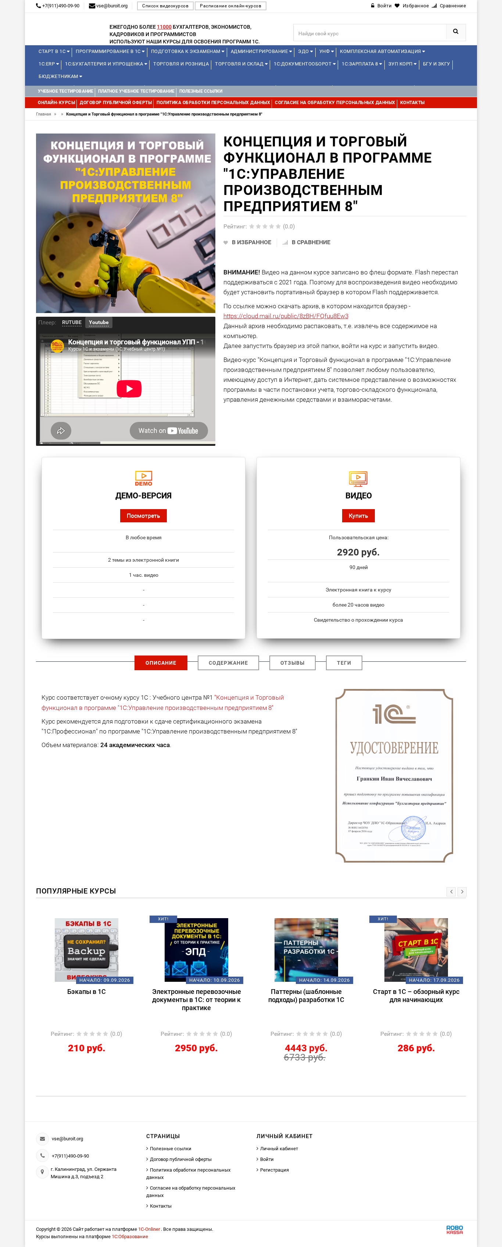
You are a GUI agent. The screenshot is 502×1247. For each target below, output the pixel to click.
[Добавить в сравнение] (97, 922)
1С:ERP (47, 64)
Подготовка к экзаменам (186, 51)
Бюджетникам (59, 76)
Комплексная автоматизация (381, 51)
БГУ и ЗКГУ (436, 64)
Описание (161, 663)
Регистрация (274, 1170)
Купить (358, 515)
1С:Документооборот (303, 64)
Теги (344, 663)
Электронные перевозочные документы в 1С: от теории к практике (86, 1000)
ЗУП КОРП (401, 64)
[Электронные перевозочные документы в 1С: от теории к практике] (86, 949)
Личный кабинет (279, 1148)
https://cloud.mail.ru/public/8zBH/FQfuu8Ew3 (285, 316)
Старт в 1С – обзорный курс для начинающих (306, 995)
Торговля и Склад (240, 64)
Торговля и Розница (181, 64)
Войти (267, 1159)
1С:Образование (130, 1236)
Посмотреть (143, 515)
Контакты (161, 1206)
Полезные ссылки (170, 1148)
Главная (46, 114)
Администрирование (260, 51)
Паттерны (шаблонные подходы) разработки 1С (196, 995)
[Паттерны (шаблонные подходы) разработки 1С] (196, 949)
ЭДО (304, 51)
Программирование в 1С (109, 51)
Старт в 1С (53, 51)
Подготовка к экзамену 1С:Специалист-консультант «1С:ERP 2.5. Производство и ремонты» (416, 1004)
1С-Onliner (149, 1229)
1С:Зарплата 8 (360, 64)
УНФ (325, 51)
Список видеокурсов (165, 5)
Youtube (99, 322)
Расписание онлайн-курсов (230, 5)
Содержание (228, 663)
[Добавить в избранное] (74, 922)
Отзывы (292, 663)
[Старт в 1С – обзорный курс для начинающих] (306, 949)
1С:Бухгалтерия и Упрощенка (104, 64)
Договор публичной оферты (181, 1159)
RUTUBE (72, 322)
